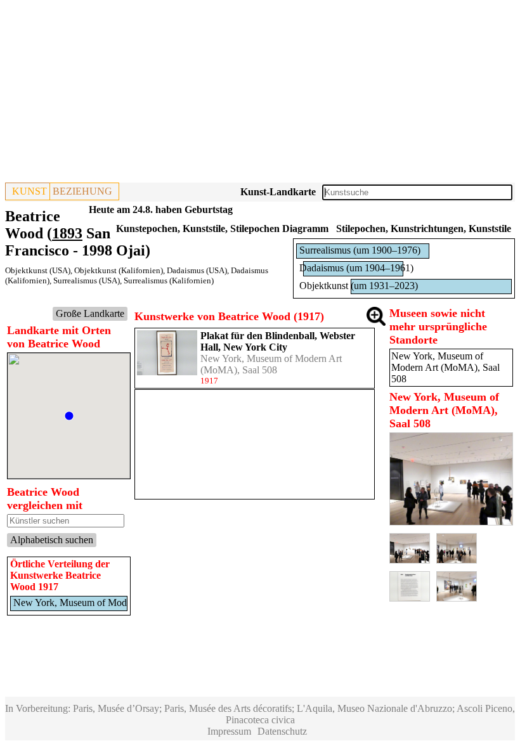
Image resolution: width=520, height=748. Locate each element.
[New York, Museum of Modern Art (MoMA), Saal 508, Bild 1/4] (451, 522)
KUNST (29, 191)
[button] (69, 416)
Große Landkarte (90, 313)
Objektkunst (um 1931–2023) (358, 285)
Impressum (229, 731)
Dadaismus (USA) (197, 270)
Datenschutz (282, 731)
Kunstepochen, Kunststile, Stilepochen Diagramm (222, 228)
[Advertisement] (260, 94)
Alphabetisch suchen (51, 539)
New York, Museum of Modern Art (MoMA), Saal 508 (271, 364)
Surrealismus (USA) (86, 280)
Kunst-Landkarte (278, 191)
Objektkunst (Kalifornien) (118, 270)
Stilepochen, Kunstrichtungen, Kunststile (423, 228)
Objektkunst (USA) (37, 270)
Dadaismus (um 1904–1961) (356, 267)
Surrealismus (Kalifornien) (169, 280)
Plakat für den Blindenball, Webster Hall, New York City (277, 341)
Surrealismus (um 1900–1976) (359, 250)
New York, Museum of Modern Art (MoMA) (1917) (118, 602)
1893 (67, 233)
